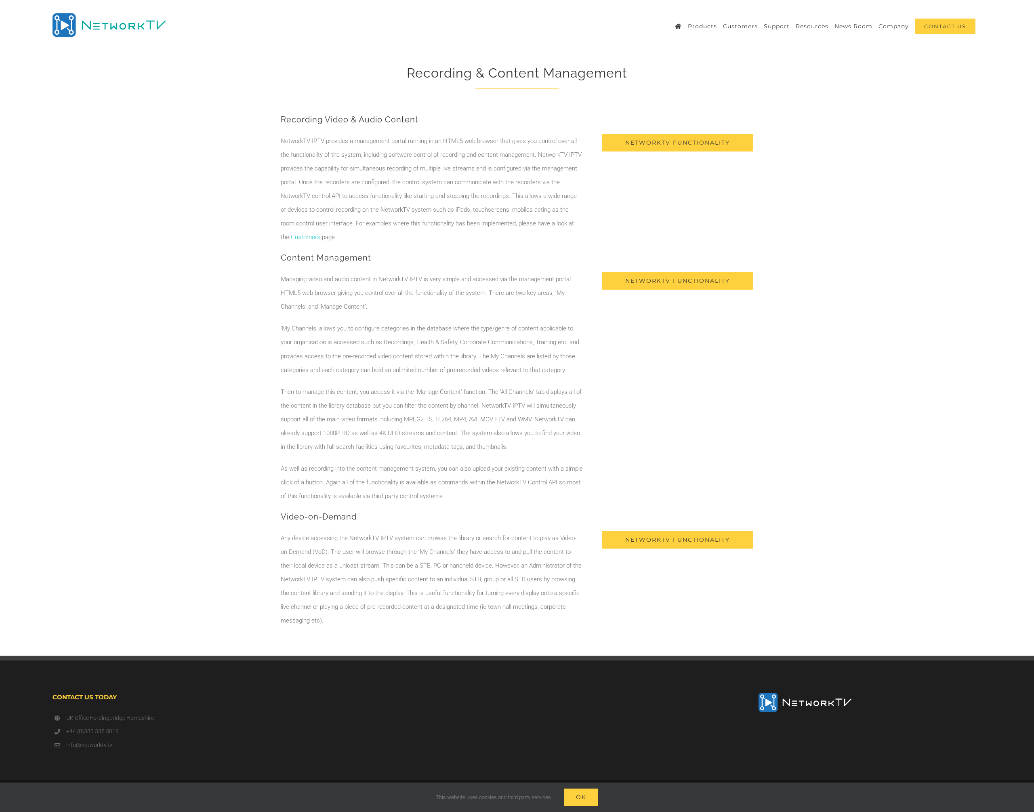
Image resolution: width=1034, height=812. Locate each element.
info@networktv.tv (89, 745)
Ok (581, 797)
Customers (305, 237)
